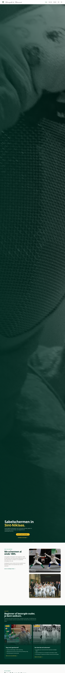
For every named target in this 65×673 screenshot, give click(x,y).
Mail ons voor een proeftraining (11, 655)
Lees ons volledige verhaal (9, 568)
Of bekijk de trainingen (22, 537)
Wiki (58, 2)
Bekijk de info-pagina (38, 656)
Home (46, 2)
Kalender (54, 2)
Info (61, 2)
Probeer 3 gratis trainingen (22, 534)
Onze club (50, 2)
